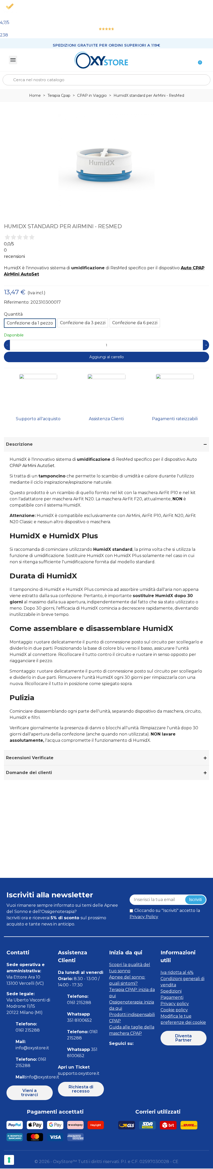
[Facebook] (112, 1054)
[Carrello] (197, 60)
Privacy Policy (144, 916)
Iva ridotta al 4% (177, 972)
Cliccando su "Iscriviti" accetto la (165, 913)
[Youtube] (147, 1054)
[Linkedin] (135, 1054)
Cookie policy (174, 1009)
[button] (29, 1092)
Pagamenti (172, 997)
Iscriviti (195, 899)
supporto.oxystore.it (78, 1073)
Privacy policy (175, 1003)
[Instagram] (124, 1054)
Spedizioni (171, 991)
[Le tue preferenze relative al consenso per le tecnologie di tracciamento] (9, 1160)
